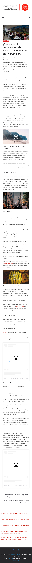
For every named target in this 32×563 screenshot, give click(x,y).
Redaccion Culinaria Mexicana (21, 57)
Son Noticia (6, 40)
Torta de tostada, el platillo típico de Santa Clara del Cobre (16, 502)
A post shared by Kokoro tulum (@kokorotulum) (16, 378)
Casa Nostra (23, 245)
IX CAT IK (5, 228)
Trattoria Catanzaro (8, 263)
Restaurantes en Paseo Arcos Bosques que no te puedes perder (16, 496)
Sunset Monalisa (20, 306)
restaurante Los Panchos (10, 390)
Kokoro (5, 332)
